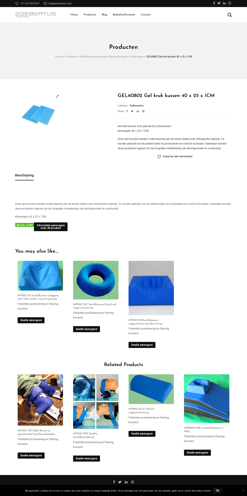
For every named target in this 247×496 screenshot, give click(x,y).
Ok (217, 490)
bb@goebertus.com (60, 3)
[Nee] (242, 492)
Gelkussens (137, 105)
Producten (90, 14)
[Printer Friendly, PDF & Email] (24, 224)
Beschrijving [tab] (24, 175)
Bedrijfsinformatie (124, 14)
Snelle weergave (31, 320)
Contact (146, 14)
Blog (104, 14)
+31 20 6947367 (30, 3)
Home (74, 14)
